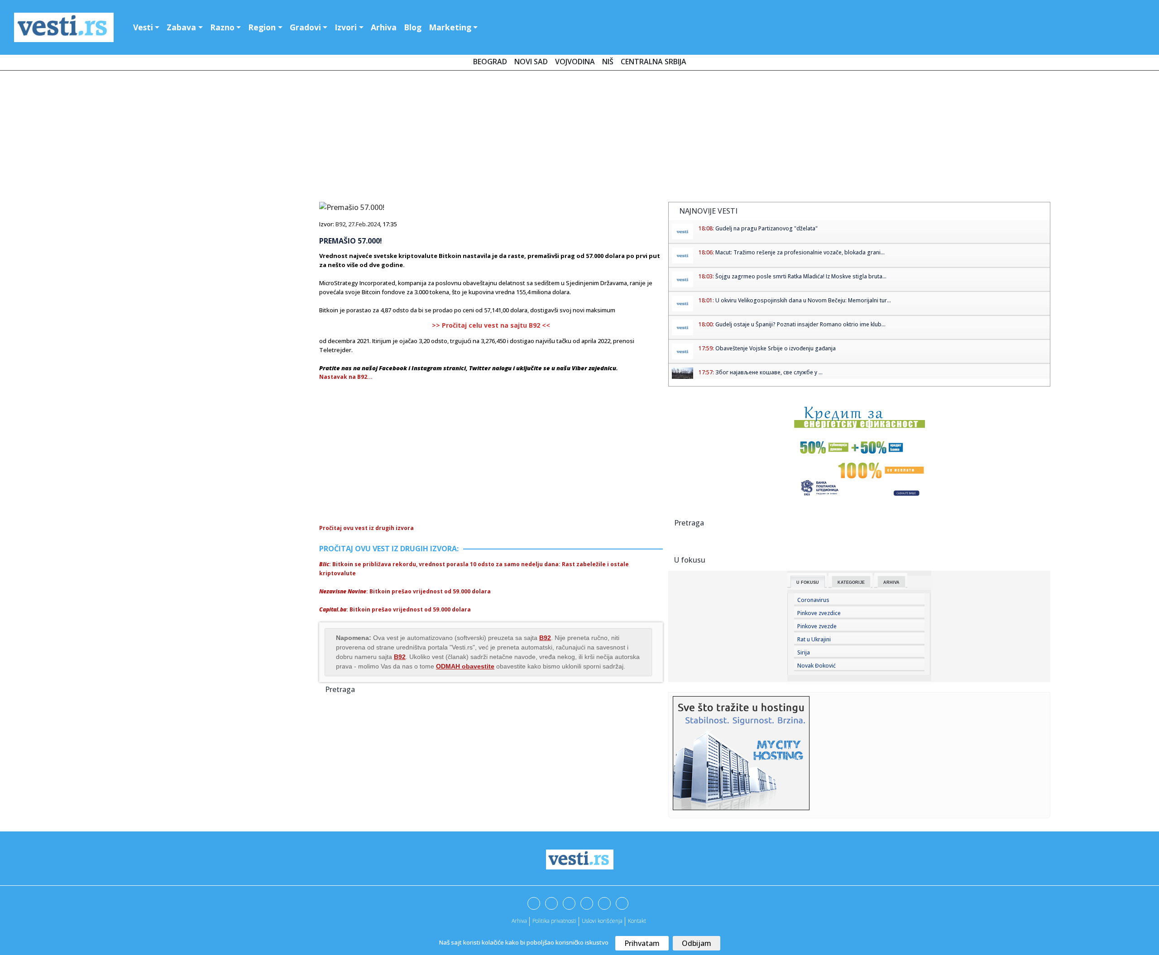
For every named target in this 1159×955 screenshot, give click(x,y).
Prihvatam (642, 943)
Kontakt (637, 921)
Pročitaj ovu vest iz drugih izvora (366, 528)
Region (262, 27)
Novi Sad (531, 62)
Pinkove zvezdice (819, 613)
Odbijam (696, 943)
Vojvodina (575, 62)
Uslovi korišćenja (602, 921)
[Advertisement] (579, 138)
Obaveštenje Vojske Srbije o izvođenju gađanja (775, 348)
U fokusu (807, 582)
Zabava (181, 27)
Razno (222, 27)
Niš (607, 62)
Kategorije (851, 582)
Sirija (803, 652)
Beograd (490, 62)
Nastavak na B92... (346, 377)
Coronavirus (813, 600)
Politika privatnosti (554, 921)
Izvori (346, 27)
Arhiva (384, 27)
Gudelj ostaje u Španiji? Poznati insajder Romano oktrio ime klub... (800, 324)
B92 (340, 224)
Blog (412, 27)
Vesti (143, 27)
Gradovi (305, 27)
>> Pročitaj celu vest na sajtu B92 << (491, 325)
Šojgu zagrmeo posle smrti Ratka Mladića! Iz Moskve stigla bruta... (800, 276)
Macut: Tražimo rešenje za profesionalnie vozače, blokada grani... (800, 252)
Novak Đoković (816, 665)
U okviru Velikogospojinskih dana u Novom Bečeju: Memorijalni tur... (803, 300)
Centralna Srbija (653, 62)
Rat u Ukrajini (814, 639)
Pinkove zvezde (817, 626)
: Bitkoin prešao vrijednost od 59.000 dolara (405, 591)
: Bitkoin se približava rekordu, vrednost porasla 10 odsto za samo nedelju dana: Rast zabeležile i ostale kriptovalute (474, 568)
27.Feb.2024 (364, 224)
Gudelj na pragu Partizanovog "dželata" (766, 228)
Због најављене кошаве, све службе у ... (769, 372)
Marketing (450, 27)
